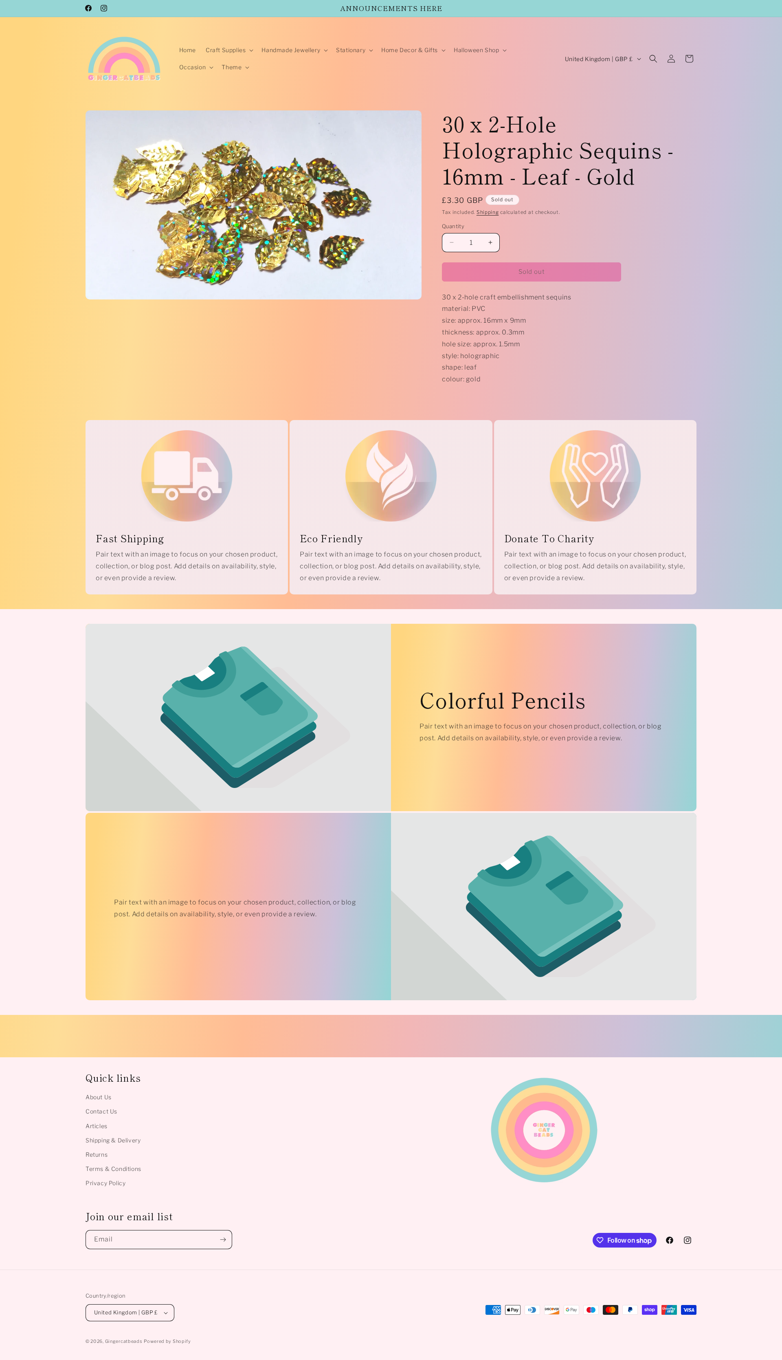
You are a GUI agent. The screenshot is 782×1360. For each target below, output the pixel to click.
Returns (97, 1154)
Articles (97, 1125)
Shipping (488, 212)
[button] (229, 50)
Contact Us (101, 1111)
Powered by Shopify (167, 1341)
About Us (99, 1097)
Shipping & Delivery (113, 1140)
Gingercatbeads (124, 1341)
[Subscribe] (223, 1239)
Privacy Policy (105, 1183)
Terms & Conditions (113, 1168)
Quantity (453, 226)
